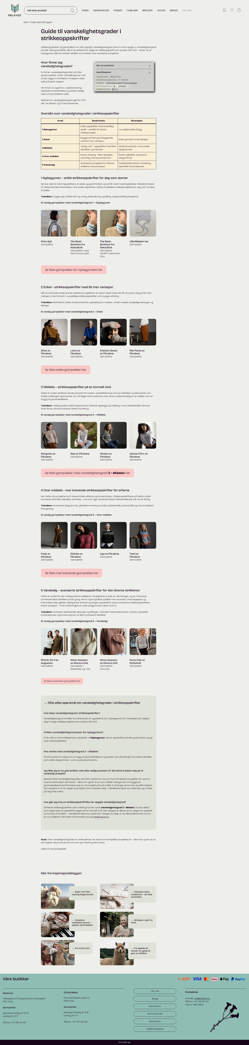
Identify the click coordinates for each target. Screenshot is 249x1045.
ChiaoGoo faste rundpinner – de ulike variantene (141, 894)
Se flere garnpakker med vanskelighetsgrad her (87, 473)
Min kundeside (154, 1013)
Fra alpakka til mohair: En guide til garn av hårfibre (140, 951)
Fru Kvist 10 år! (82, 948)
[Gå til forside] (14, 16)
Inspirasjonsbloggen (41, 22)
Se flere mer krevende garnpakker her (71, 573)
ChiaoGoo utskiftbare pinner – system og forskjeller (82, 922)
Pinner (117, 10)
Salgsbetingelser (155, 1028)
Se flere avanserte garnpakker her (62, 681)
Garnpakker (101, 10)
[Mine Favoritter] (231, 10)
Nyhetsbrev (155, 1006)
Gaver (161, 10)
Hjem (26, 22)
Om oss (187, 10)
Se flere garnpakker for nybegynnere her (73, 270)
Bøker (174, 10)
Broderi (147, 10)
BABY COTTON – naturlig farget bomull (82, 893)
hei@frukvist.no (101, 816)
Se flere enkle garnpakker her (65, 370)
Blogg (155, 998)
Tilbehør (132, 10)
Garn (85, 10)
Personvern (155, 1021)
